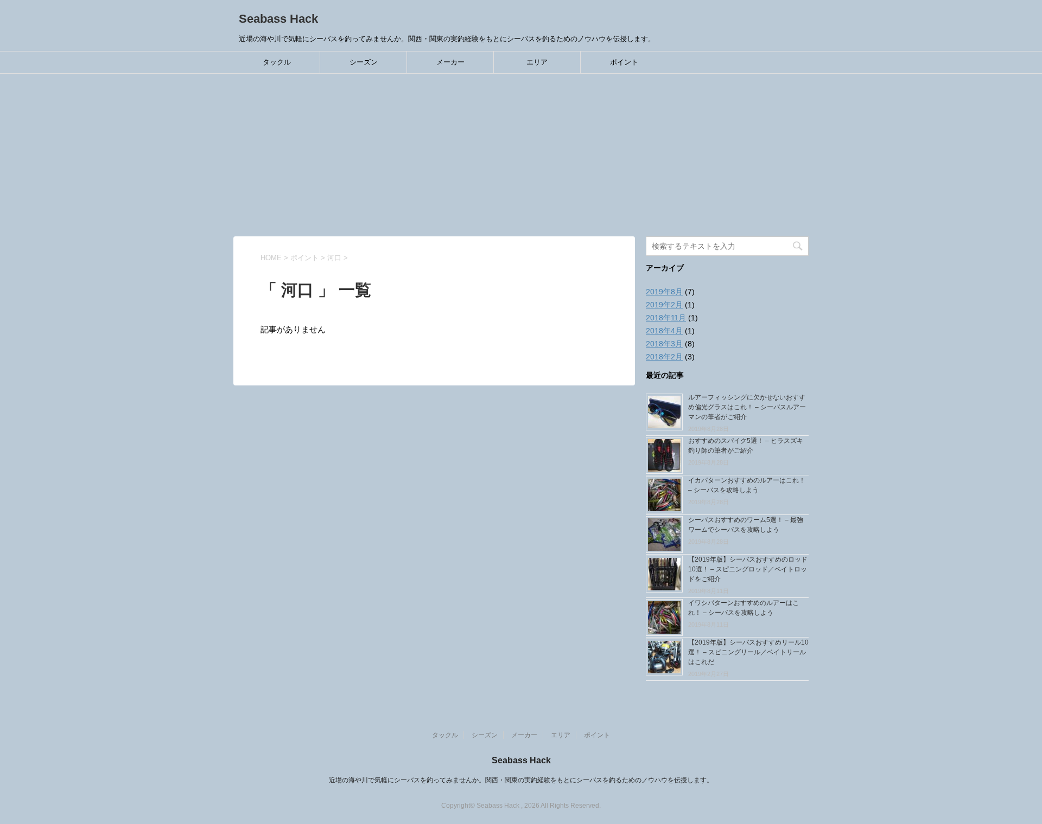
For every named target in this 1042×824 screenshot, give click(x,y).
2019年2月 (664, 304)
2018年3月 (664, 343)
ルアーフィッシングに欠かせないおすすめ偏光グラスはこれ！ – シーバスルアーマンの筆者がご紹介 (747, 407)
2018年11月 (666, 317)
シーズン (364, 62)
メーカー (450, 62)
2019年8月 (664, 291)
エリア (537, 62)
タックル (277, 62)
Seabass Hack (278, 18)
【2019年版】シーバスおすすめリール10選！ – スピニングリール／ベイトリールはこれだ (748, 652)
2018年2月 (664, 356)
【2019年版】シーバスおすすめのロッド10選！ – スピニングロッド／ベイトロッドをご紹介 (748, 569)
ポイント (624, 62)
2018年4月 (664, 330)
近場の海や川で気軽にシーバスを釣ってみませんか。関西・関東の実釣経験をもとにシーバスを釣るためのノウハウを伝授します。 (521, 780)
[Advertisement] (521, 155)
